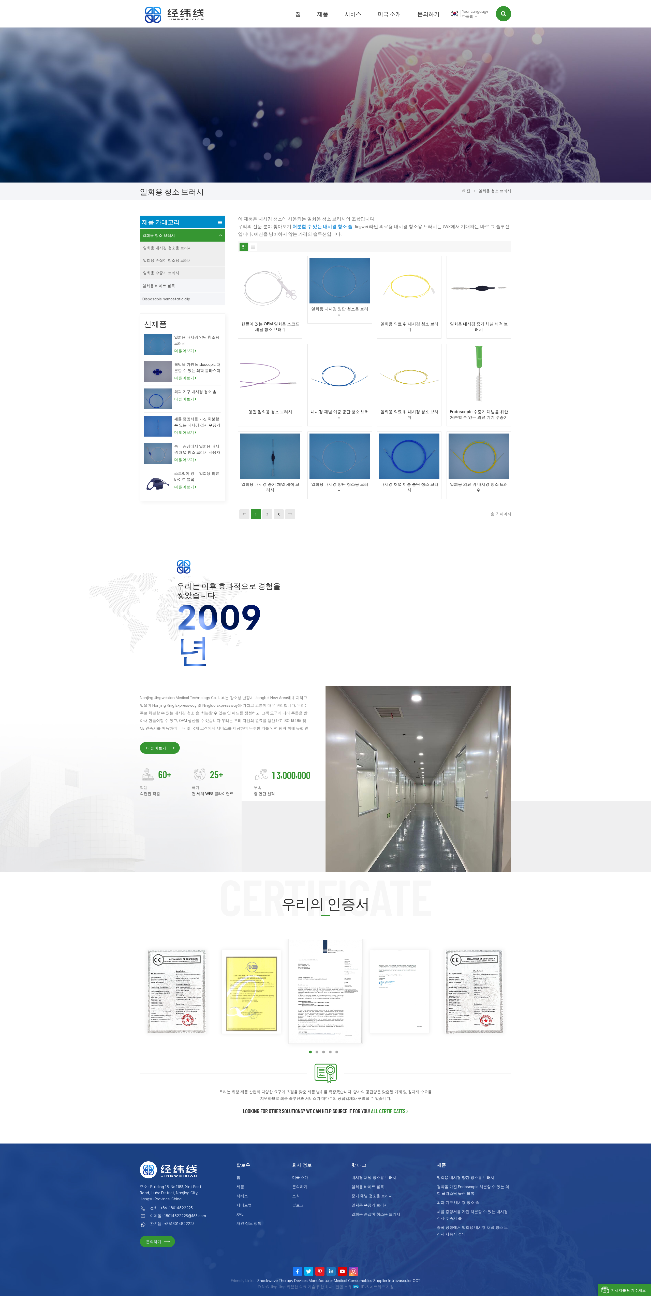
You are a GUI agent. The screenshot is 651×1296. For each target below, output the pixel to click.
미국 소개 (389, 13)
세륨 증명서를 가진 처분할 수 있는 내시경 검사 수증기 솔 (197, 422)
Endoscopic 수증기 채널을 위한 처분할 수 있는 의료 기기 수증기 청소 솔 (479, 414)
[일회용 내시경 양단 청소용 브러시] (158, 344)
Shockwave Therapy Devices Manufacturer (295, 1280)
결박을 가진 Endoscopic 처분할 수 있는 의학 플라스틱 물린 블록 (197, 367)
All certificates (388, 1111)
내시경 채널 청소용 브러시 (373, 1177)
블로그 (298, 1205)
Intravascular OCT (404, 1280)
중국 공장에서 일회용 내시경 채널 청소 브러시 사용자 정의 (197, 449)
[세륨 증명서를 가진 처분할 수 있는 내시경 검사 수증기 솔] (158, 426)
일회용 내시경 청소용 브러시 (167, 247)
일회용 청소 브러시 (158, 235)
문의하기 (428, 13)
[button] (310, 1052)
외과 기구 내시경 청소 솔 (195, 391)
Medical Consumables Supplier (360, 1280)
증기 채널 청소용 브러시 (372, 1196)
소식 (296, 1196)
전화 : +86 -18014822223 (171, 1207)
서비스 (353, 13)
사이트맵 (244, 1205)
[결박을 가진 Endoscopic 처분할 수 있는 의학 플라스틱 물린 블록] (158, 371)
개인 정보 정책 (248, 1223)
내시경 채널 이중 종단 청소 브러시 (340, 414)
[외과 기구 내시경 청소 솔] (158, 398)
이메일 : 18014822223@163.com (178, 1215)
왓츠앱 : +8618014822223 (172, 1223)
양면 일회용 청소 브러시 (270, 412)
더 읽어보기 (184, 350)
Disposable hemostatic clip (166, 299)
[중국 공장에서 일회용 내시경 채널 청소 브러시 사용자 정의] (158, 453)
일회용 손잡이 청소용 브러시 (167, 260)
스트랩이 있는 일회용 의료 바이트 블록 (196, 476)
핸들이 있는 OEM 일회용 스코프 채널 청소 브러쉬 (270, 326)
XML (240, 1214)
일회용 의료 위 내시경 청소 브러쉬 (409, 326)
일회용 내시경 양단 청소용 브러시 (196, 340)
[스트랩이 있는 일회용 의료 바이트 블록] (158, 484)
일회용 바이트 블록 (158, 285)
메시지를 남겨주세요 (628, 1290)
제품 (322, 13)
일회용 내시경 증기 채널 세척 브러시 (479, 326)
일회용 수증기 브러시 (161, 272)
